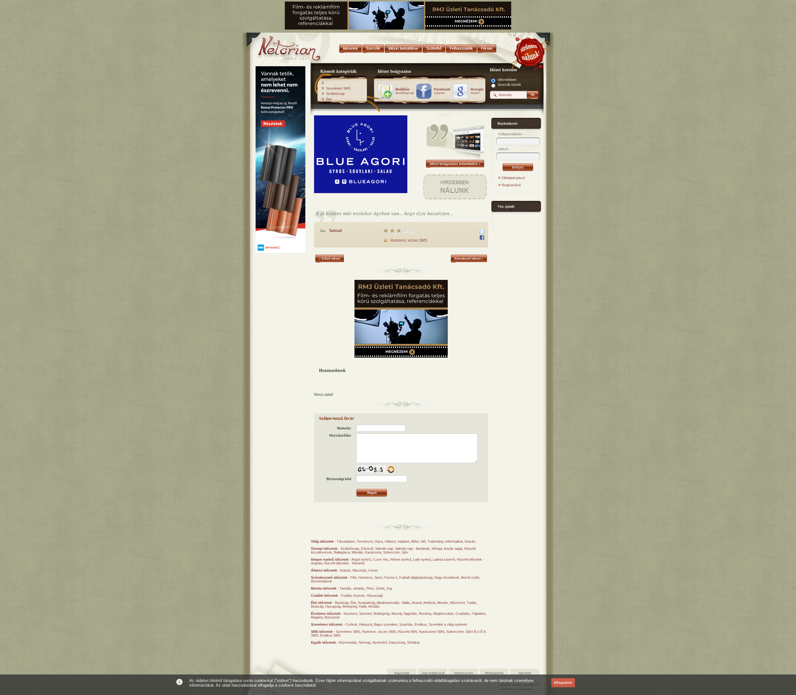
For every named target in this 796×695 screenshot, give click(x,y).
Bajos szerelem (385, 624)
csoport (442, 91)
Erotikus (420, 624)
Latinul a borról (444, 559)
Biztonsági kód (338, 479)
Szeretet (365, 613)
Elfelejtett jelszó (513, 178)
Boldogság (382, 613)
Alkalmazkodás (388, 603)
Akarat (417, 603)
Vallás (405, 603)
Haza (379, 541)
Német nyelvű (400, 559)
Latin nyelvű (422, 559)
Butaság (317, 606)
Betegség (350, 606)
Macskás (360, 570)
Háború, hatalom (397, 541)
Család (346, 595)
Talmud (335, 231)
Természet (365, 541)
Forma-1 (390, 577)
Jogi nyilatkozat (432, 673)
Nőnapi (437, 548)
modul (477, 91)
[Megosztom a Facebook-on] (482, 237)
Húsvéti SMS (407, 631)
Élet (329, 99)
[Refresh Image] (391, 472)
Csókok (351, 624)
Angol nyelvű (361, 559)
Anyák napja (453, 548)
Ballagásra (342, 552)
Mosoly (396, 613)
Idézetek (524, 673)
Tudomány (435, 541)
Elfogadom (563, 682)
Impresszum (463, 673)
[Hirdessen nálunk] (530, 51)
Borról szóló (470, 577)
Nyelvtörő (380, 642)
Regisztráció (511, 185)
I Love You (380, 559)
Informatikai (454, 541)
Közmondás (348, 642)
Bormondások (321, 581)
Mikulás (357, 552)
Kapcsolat (401, 673)
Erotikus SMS (330, 635)
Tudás (471, 603)
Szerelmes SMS (338, 88)
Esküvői (367, 548)
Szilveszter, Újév (395, 552)
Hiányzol (365, 624)
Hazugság (333, 606)
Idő (423, 541)
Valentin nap (384, 548)
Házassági (375, 595)
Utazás (470, 541)
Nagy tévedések (446, 577)
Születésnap (335, 93)
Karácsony (373, 552)
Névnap (365, 642)
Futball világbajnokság (416, 577)
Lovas (373, 570)
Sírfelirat (413, 642)
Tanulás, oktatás (352, 588)
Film (353, 577)
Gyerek (359, 595)
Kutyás (345, 570)
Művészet (457, 603)
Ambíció (429, 603)
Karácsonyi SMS (431, 631)
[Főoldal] (280, 47)
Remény (425, 613)
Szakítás (406, 624)
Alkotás (442, 603)
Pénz (370, 588)
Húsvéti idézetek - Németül (344, 563)
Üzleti (380, 588)
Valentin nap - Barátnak (412, 548)
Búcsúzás (332, 617)
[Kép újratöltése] (391, 470)
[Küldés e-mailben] (482, 231)
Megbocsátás (443, 613)
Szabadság (366, 603)
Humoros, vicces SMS (408, 240)
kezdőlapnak (405, 91)
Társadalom (346, 541)
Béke (415, 541)
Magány (317, 617)
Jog (389, 588)
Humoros (366, 577)
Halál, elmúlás (369, 606)
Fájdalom (478, 613)
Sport (378, 577)
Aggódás (410, 613)
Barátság (342, 603)
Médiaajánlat (494, 673)
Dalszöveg (397, 642)
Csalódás (463, 613)
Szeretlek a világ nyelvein (448, 624)
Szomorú (350, 613)
